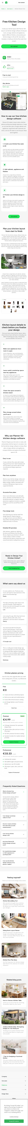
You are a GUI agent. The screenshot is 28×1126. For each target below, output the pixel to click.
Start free (14, 708)
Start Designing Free (14, 568)
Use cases (4, 1081)
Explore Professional (14, 772)
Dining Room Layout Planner (11, 930)
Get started (21, 2)
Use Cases (9, 8)
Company (4, 1076)
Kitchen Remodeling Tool (10, 901)
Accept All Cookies (14, 1121)
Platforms (4, 1085)
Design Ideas (5, 1094)
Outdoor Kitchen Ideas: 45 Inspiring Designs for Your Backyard (13, 1027)
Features (4, 1089)
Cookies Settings (14, 1116)
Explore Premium (14, 742)
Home (2, 8)
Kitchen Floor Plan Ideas (10, 960)
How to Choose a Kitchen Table (12, 1000)
